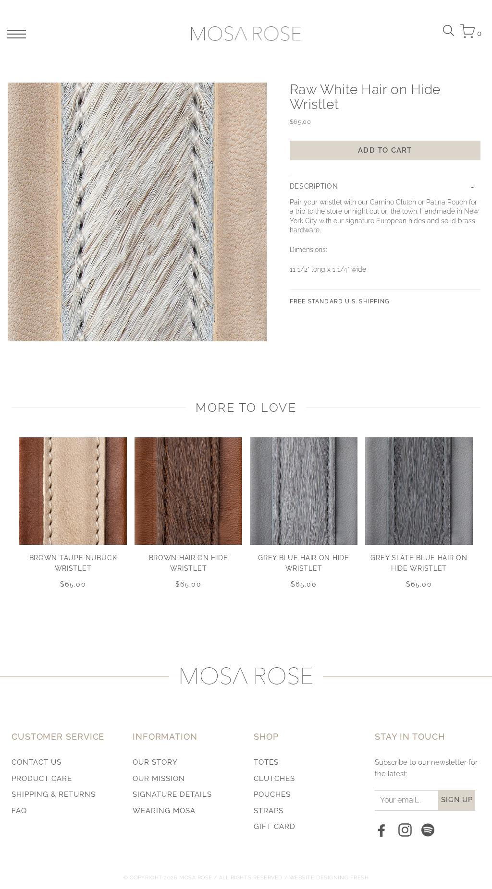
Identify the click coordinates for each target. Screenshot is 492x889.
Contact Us (37, 762)
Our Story (155, 762)
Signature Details (172, 794)
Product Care (42, 778)
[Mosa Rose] (246, 33)
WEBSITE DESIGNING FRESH (329, 878)
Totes (266, 762)
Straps (268, 810)
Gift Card (274, 826)
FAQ (19, 810)
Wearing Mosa (164, 810)
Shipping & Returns (54, 794)
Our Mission (159, 778)
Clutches (274, 778)
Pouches (272, 794)
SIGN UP (456, 799)
